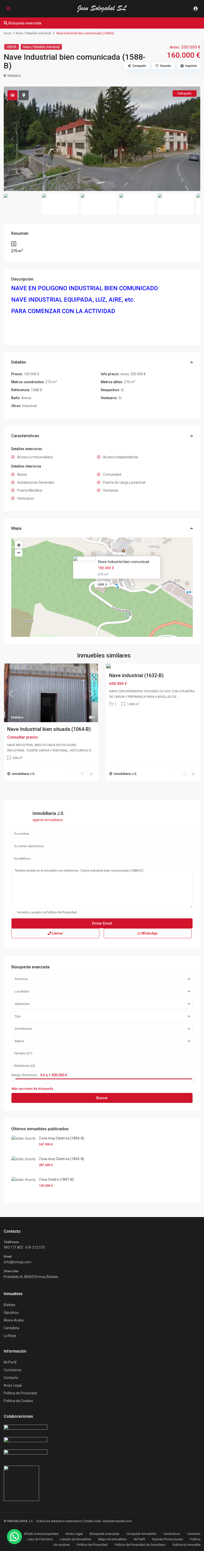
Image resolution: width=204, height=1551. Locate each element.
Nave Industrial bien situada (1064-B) (49, 729)
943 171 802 (13, 1247)
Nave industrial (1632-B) (136, 675)
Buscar (102, 1098)
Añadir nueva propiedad (41, 1534)
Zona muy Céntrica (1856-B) (61, 1138)
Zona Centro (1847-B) (56, 1179)
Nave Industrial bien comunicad (123, 561)
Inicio (7, 33)
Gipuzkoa (11, 1313)
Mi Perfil (139, 1539)
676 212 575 (35, 1247)
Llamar (57, 933)
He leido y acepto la (47, 912)
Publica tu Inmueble (187, 1545)
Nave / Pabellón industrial (33, 33)
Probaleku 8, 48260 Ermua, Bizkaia (31, 1277)
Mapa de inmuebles (112, 1539)
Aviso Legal (74, 1534)
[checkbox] (13, 912)
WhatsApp (149, 933)
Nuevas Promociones (167, 1539)
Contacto (11, 1378)
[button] (14, 1536)
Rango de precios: (24, 1075)
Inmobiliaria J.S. (23, 774)
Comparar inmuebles (141, 1534)
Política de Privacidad (61, 912)
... (93, 750)
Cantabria (11, 1328)
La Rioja (10, 1336)
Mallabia (14, 76)
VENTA (11, 47)
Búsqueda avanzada (104, 1534)
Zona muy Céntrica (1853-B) (61, 1159)
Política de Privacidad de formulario (140, 1545)
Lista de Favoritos (40, 1539)
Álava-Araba (14, 1320)
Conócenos (12, 1370)
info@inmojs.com (17, 1262)
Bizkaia (9, 1305)
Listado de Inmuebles (75, 1539)
